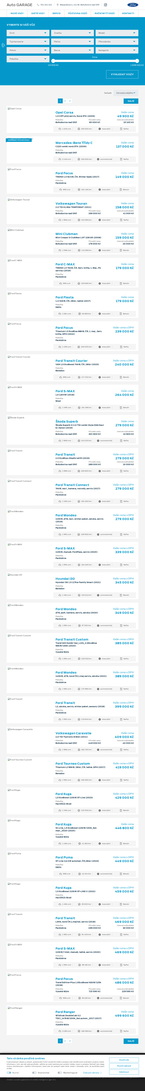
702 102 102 (46, 5)
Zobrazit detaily (91, 1072)
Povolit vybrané (124, 1066)
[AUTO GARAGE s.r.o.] (106, 4)
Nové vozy (17, 13)
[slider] (53, 61)
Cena (94, 57)
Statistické (43, 1072)
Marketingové (70, 1072)
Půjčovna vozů (77, 13)
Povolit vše (124, 1060)
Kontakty (128, 13)
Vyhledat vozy (122, 74)
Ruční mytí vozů (105, 13)
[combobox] (28, 33)
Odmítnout (124, 1072)
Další (131, 101)
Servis (56, 13)
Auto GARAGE (19, 4)
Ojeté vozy (38, 13)
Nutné (15, 1072)
